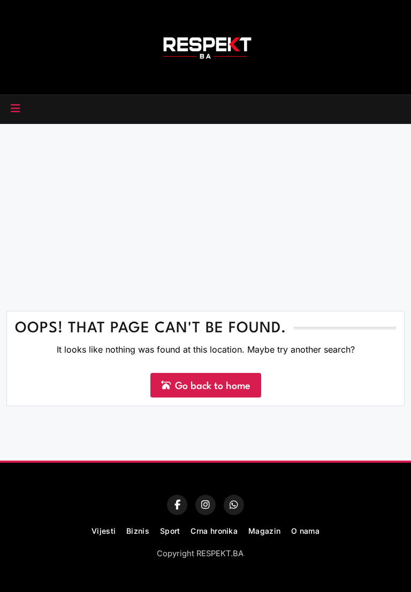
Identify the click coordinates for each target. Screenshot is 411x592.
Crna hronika (214, 530)
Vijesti (104, 530)
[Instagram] (205, 505)
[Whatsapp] (234, 505)
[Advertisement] (205, 204)
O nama (305, 530)
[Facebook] (177, 505)
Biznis (137, 530)
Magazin (264, 530)
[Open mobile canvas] (15, 108)
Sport (170, 530)
